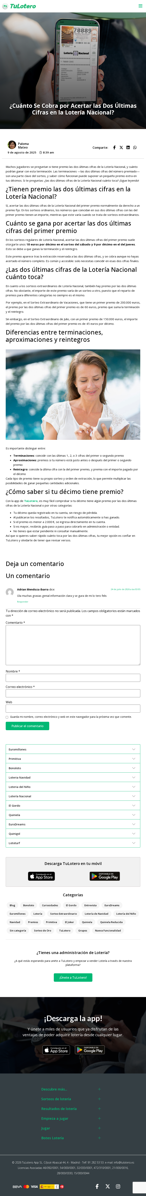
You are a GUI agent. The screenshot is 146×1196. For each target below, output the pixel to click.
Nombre (13, 671)
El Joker (69, 922)
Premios (33, 922)
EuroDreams (112, 905)
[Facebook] (97, 1186)
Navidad (15, 922)
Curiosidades (50, 905)
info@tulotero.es (124, 1162)
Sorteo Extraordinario (63, 913)
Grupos (82, 930)
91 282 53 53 (96, 1162)
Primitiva (51, 922)
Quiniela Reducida (111, 922)
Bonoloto (28, 905)
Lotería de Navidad (96, 913)
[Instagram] (118, 1186)
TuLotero (31, 501)
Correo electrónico (20, 686)
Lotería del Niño (126, 913)
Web (9, 702)
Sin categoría (18, 930)
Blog (12, 905)
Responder (22, 601)
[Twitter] (107, 1186)
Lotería (37, 913)
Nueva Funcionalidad (108, 930)
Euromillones (17, 913)
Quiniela (87, 922)
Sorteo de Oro (42, 930)
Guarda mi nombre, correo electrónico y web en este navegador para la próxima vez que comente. (71, 716)
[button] (95, 6)
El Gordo (71, 905)
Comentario (15, 622)
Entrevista (90, 905)
